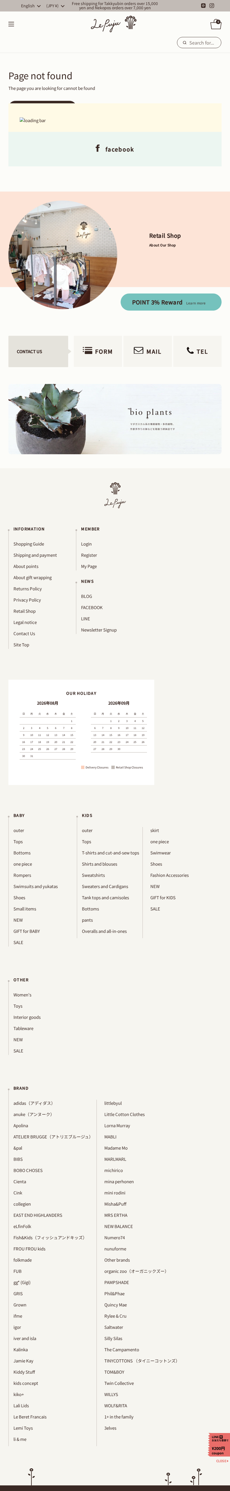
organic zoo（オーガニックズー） (136, 1271)
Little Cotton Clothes (124, 1114)
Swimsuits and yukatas (35, 886)
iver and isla (24, 1338)
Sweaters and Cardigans (105, 886)
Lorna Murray (117, 1125)
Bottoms (22, 853)
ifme (17, 1316)
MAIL (154, 351)
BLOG (86, 596)
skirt (154, 830)
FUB (17, 1271)
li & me (19, 1439)
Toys (17, 1006)
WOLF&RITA (115, 1405)
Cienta (19, 1181)
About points (25, 566)
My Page (89, 566)
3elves (110, 1428)
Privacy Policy (27, 600)
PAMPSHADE (116, 1282)
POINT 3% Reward (169, 302)
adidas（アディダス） (34, 1103)
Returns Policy (27, 588)
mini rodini (114, 1193)
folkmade (22, 1260)
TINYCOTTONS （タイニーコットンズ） (142, 1361)
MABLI (110, 1137)
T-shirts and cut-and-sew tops (110, 853)
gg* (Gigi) (22, 1282)
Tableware (23, 1028)
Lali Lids (21, 1405)
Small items (24, 909)
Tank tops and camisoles (105, 897)
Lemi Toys (23, 1428)
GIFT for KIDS (163, 897)
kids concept (25, 1383)
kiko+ (18, 1394)
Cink (17, 1193)
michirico (113, 1170)
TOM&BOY (114, 1372)
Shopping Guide (28, 544)
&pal (17, 1148)
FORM (104, 351)
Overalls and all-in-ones (104, 931)
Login (86, 544)
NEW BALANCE (118, 1226)
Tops (18, 841)
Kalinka (20, 1349)
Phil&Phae (114, 1293)
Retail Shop (24, 611)
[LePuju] (114, 24)
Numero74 (114, 1237)
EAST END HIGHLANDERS (37, 1215)
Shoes (19, 897)
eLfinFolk (22, 1226)
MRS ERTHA (115, 1215)
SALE (18, 942)
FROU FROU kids (29, 1249)
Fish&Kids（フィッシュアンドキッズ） (50, 1237)
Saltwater (113, 1327)
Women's (22, 995)
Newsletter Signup (99, 630)
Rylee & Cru (115, 1316)
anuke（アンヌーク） (33, 1114)
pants (87, 920)
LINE (85, 618)
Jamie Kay (23, 1361)
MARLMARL (115, 1159)
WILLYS (111, 1394)
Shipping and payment (35, 555)
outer (18, 830)
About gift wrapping (32, 577)
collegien (22, 1204)
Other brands (117, 1260)
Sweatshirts (93, 875)
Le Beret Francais (30, 1417)
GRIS (18, 1293)
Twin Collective (119, 1383)
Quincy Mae (115, 1305)
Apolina (20, 1125)
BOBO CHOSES (28, 1170)
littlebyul (113, 1103)
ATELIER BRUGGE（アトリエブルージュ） (53, 1137)
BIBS (18, 1159)
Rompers (22, 875)
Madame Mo (116, 1148)
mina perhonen (119, 1181)
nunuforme (115, 1249)
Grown (19, 1305)
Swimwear (160, 853)
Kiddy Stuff (24, 1372)
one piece (22, 864)
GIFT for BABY (26, 931)
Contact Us (24, 633)
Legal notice (25, 622)
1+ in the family (119, 1417)
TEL (202, 351)
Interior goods (27, 1017)
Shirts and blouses (99, 864)
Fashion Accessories (169, 875)
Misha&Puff (115, 1204)
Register (89, 555)
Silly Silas (113, 1338)
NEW (18, 920)
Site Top (21, 644)
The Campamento (121, 1349)
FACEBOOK (92, 607)
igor (17, 1327)
